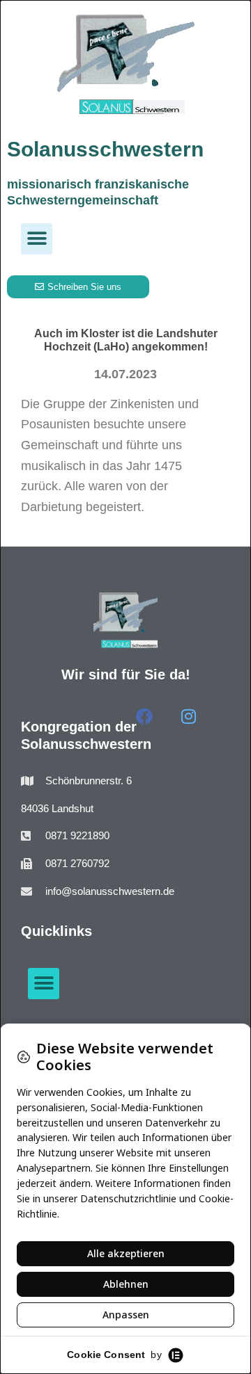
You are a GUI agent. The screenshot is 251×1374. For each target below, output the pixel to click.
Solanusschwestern (105, 149)
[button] (36, 238)
